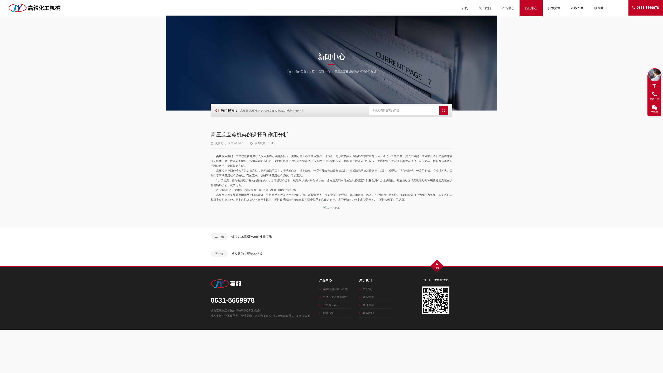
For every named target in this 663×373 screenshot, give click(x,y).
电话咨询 (654, 98)
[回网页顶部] (654, 86)
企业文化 (368, 297)
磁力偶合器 (330, 305)
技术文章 (554, 8)
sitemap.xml (303, 315)
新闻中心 (531, 8)
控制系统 (328, 313)
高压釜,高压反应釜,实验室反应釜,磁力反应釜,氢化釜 (272, 110)
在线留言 (577, 8)
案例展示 (368, 305)
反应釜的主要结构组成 (246, 254)
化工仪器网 (231, 315)
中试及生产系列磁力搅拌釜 (337, 297)
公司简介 (368, 289)
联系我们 (600, 8)
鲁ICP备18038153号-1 (280, 315)
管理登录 (246, 315)
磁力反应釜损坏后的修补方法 (251, 236)
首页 (465, 8)
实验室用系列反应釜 (335, 289)
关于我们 (485, 8)
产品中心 (508, 8)
